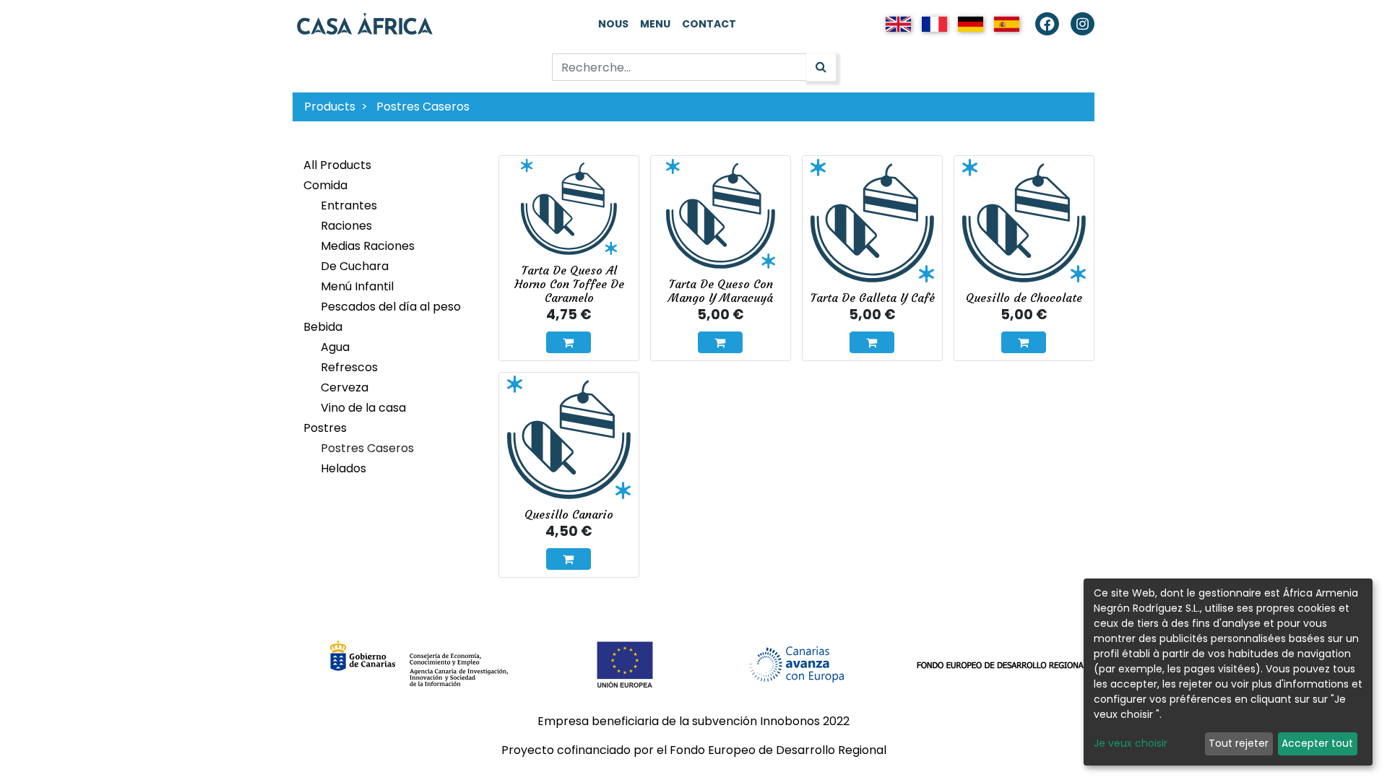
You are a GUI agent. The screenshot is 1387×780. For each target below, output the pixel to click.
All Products (337, 165)
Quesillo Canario (568, 514)
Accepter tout (1317, 743)
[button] (568, 342)
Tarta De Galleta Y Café (873, 297)
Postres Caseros (423, 106)
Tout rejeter (1239, 743)
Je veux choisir (1130, 743)
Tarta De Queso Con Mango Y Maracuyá (720, 291)
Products (329, 106)
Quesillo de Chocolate (1024, 297)
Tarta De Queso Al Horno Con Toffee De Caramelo (569, 284)
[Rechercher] (821, 67)
